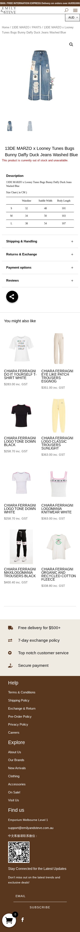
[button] (71, 44)
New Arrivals (17, 768)
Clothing (13, 776)
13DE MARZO (20, 27)
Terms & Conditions (21, 692)
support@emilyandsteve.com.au (30, 828)
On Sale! (14, 792)
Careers (13, 732)
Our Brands (16, 760)
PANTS (36, 27)
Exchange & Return (21, 708)
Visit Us (13, 800)
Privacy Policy (18, 724)
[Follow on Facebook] (22, 919)
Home (5, 27)
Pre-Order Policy (20, 716)
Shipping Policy (18, 700)
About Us (14, 752)
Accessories (17, 784)
